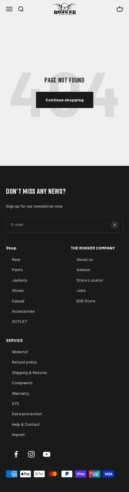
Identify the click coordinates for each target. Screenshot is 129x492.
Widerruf (20, 351)
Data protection (27, 413)
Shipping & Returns (29, 372)
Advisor (83, 269)
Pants (17, 269)
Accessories (23, 311)
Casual (18, 300)
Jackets (19, 280)
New (16, 259)
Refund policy (24, 361)
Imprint (18, 434)
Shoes (18, 290)
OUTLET (20, 321)
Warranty (20, 393)
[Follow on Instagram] (31, 454)
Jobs (81, 290)
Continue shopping (65, 99)
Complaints (22, 382)
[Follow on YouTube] (47, 454)
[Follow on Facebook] (16, 454)
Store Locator (89, 280)
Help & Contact (26, 424)
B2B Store (85, 300)
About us (84, 259)
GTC (15, 403)
